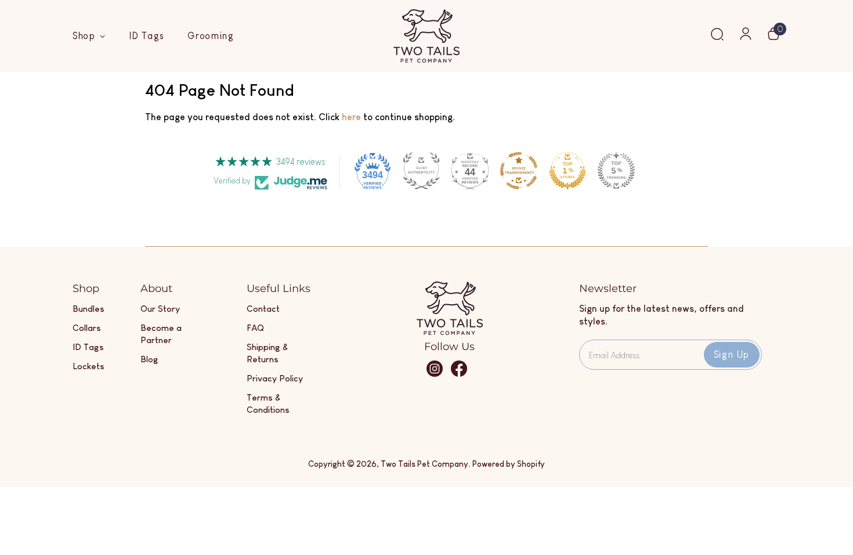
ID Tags (146, 36)
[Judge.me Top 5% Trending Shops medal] (616, 170)
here (351, 117)
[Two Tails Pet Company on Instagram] (434, 374)
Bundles (88, 308)
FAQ (255, 328)
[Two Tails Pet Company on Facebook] (459, 374)
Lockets (88, 366)
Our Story (160, 308)
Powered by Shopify (508, 463)
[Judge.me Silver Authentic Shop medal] (421, 170)
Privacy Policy (275, 378)
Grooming (210, 36)
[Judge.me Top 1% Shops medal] (567, 170)
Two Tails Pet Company (424, 463)
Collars (87, 328)
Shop (86, 36)
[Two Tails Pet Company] (450, 332)
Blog (149, 359)
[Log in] (746, 37)
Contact (263, 308)
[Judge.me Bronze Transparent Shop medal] (518, 170)
